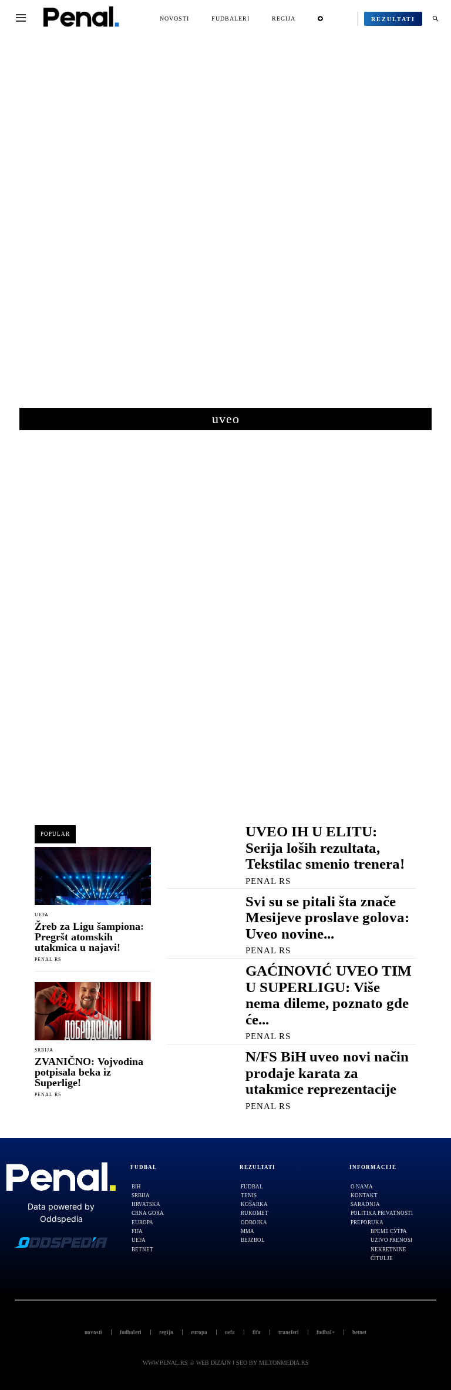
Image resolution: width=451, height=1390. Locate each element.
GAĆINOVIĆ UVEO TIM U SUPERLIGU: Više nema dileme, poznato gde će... (328, 995)
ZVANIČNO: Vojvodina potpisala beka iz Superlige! (89, 1072)
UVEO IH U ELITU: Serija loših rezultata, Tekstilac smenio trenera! (325, 847)
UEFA (42, 915)
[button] (435, 19)
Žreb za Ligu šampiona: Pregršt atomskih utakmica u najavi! (89, 936)
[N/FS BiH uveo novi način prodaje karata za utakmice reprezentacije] (194, 1076)
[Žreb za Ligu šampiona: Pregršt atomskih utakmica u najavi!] (93, 876)
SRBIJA (44, 1050)
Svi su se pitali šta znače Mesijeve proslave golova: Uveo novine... (327, 917)
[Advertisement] (225, 228)
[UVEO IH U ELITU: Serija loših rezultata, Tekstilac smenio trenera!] (194, 850)
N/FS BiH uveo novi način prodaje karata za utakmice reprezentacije (327, 1073)
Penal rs (48, 959)
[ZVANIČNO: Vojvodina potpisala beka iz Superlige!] (93, 1011)
